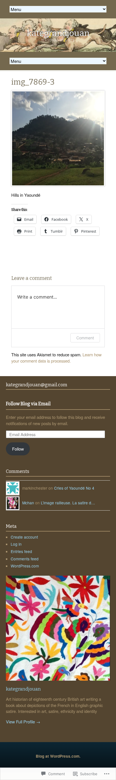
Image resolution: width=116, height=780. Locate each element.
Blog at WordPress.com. (58, 756)
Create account (24, 537)
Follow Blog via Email (28, 403)
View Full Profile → (23, 722)
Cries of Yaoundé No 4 (74, 488)
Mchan (28, 502)
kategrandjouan (58, 33)
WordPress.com (25, 566)
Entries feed (21, 551)
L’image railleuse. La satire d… (68, 502)
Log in (16, 544)
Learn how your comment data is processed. (56, 358)
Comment (85, 337)
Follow (18, 449)
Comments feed (25, 559)
